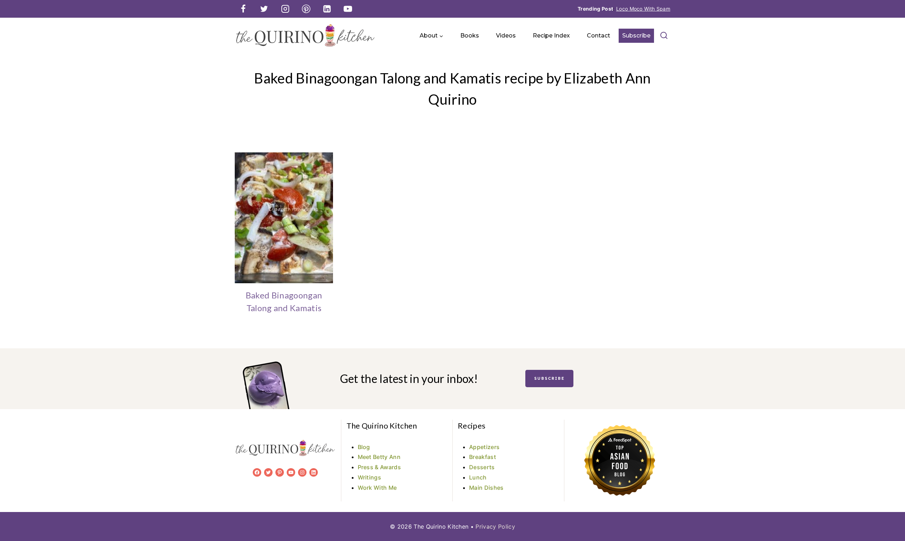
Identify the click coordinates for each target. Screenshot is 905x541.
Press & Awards (379, 467)
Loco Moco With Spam (643, 9)
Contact (598, 35)
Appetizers (484, 446)
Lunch (478, 477)
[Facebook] (243, 8)
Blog (364, 446)
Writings (369, 477)
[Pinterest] (306, 8)
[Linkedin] (327, 8)
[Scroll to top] (888, 514)
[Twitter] (264, 8)
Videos (506, 35)
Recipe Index (551, 35)
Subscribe (636, 35)
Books (469, 35)
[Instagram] (285, 8)
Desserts (482, 467)
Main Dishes (486, 487)
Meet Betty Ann (379, 456)
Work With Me (377, 487)
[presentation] (284, 217)
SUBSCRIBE (549, 378)
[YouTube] (347, 8)
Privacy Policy (495, 526)
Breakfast (482, 456)
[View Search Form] (664, 35)
